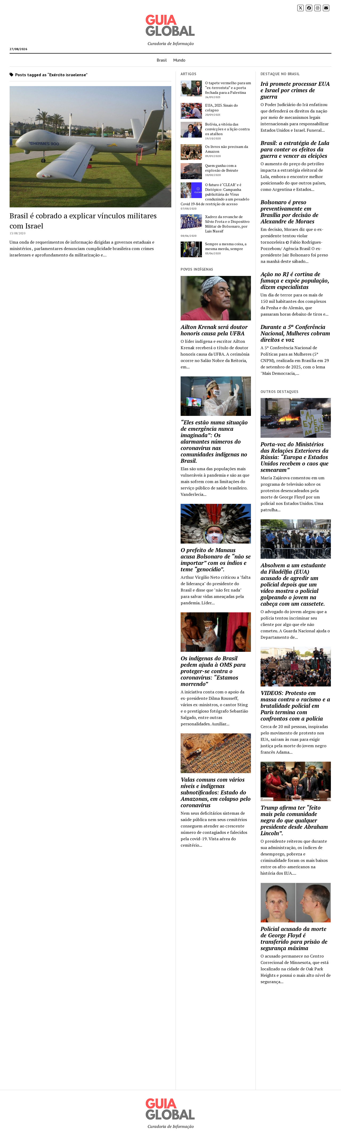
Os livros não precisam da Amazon (226, 149)
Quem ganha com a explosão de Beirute (221, 168)
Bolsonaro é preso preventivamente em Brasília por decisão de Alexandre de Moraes (289, 211)
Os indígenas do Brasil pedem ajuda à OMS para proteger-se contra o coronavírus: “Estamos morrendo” (213, 671)
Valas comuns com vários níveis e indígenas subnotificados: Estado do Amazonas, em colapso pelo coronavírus (216, 792)
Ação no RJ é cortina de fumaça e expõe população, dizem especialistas (295, 280)
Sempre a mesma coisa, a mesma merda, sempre (225, 246)
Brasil (162, 60)
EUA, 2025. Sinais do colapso (221, 108)
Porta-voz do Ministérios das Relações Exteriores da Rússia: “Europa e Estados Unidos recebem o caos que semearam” (294, 457)
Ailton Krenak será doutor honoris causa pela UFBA (214, 330)
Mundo (179, 60)
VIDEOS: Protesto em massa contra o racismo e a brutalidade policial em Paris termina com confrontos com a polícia (295, 706)
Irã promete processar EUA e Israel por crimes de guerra (295, 90)
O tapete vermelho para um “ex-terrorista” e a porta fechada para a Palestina (228, 88)
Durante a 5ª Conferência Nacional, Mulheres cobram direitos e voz (295, 333)
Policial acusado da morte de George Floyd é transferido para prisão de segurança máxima (294, 938)
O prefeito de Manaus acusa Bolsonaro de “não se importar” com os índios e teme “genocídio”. (216, 559)
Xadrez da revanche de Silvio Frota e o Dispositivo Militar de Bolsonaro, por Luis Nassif (227, 224)
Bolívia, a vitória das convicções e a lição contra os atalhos (227, 129)
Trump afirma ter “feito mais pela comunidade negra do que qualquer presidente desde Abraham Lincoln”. (294, 820)
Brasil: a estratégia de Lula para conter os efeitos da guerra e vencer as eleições (295, 149)
